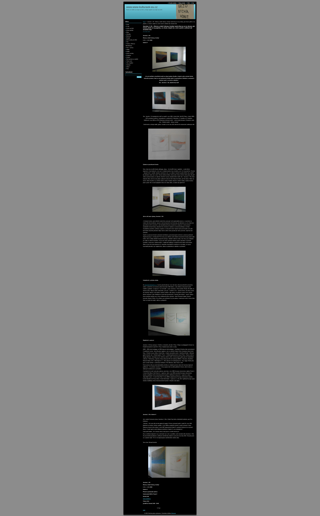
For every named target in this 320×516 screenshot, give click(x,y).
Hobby (128, 49)
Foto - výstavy (129, 47)
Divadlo (128, 38)
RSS (189, 3)
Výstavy (128, 64)
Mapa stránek (182, 3)
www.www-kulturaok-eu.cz (150, 285)
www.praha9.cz (147, 498)
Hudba (128, 51)
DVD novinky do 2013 (131, 40)
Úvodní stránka (172, 3)
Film (127, 41)
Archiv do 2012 (130, 28)
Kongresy (128, 55)
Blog (127, 32)
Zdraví (128, 66)
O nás (127, 26)
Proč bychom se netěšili (132, 59)
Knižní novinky (130, 53)
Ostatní (128, 57)
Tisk (193, 3)
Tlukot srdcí (129, 61)
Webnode (173, 513)
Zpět (144, 510)
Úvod (144, 21)
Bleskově (128, 36)
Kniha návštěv (129, 30)
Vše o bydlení (129, 63)
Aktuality (128, 34)
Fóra (127, 68)
